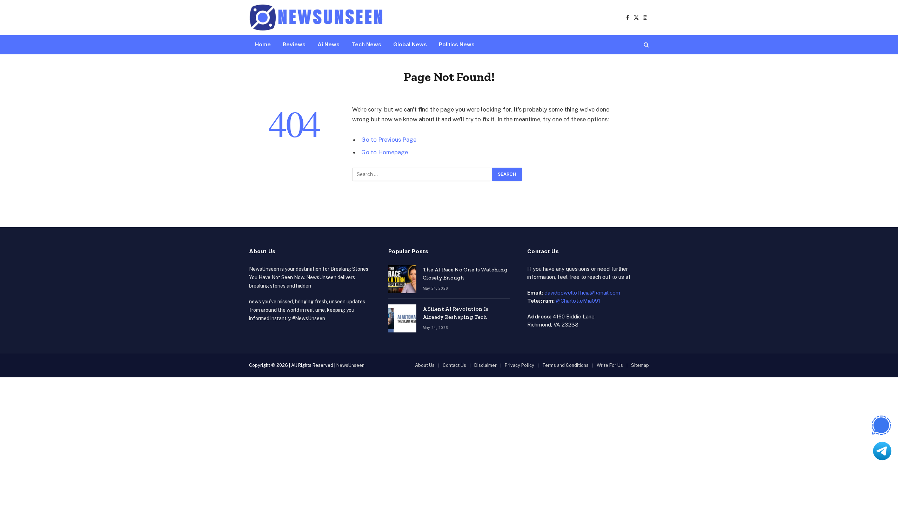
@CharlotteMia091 (578, 301)
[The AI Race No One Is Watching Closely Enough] (402, 279)
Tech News (366, 44)
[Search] (645, 45)
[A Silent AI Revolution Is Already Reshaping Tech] (402, 318)
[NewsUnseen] (316, 17)
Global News (410, 44)
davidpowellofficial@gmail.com (582, 293)
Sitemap (640, 365)
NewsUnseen (350, 365)
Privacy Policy (519, 365)
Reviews (294, 44)
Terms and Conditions (565, 365)
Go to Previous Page (388, 139)
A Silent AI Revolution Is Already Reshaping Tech (455, 312)
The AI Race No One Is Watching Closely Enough (465, 273)
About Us (425, 365)
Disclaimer (485, 365)
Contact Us (454, 365)
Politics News (457, 44)
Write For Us (610, 365)
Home (263, 44)
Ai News (328, 44)
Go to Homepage (384, 152)
